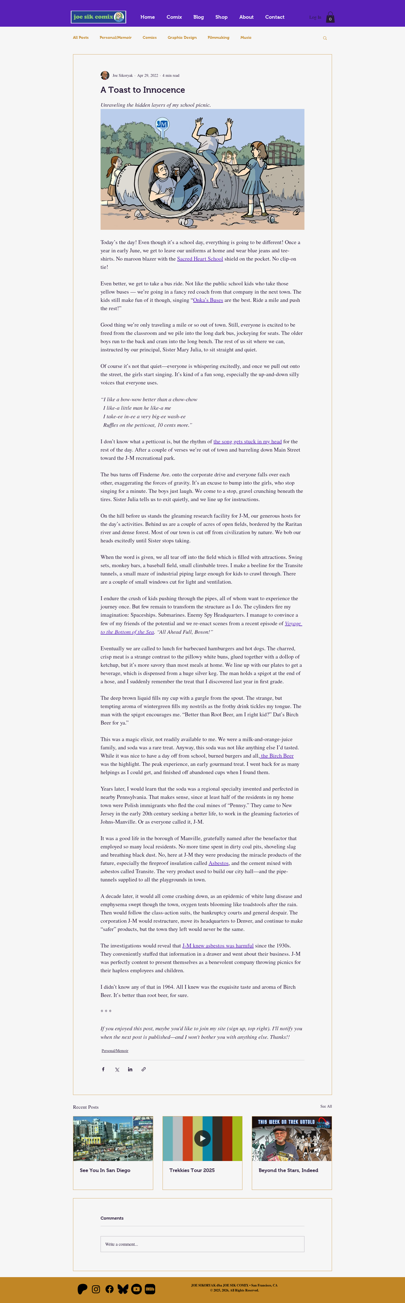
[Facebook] (109, 1289)
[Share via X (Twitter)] (116, 1069)
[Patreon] (82, 1289)
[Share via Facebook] (103, 1069)
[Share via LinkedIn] (130, 1069)
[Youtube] (136, 1289)
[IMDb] (150, 1289)
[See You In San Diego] (113, 1138)
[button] (330, 17)
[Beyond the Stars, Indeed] (292, 1138)
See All (326, 1106)
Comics (150, 37)
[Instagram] (96, 1289)
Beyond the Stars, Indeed (288, 1170)
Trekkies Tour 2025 (192, 1170)
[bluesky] (123, 1289)
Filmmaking (218, 37)
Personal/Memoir (116, 37)
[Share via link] (143, 1069)
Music (246, 37)
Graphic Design (182, 37)
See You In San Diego (105, 1170)
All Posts (81, 37)
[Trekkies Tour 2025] (202, 1138)
